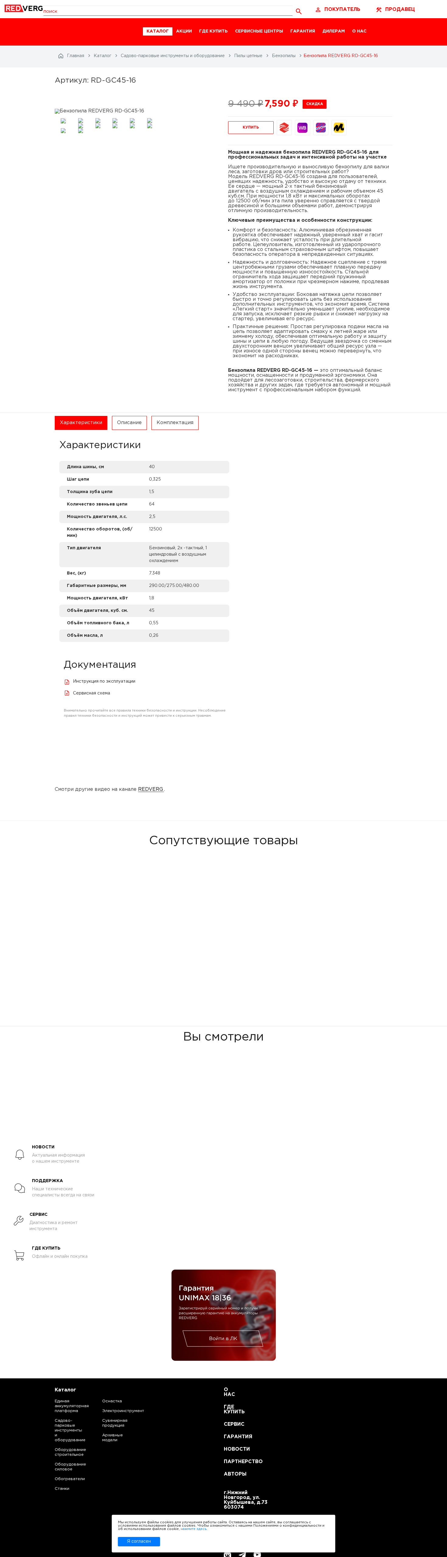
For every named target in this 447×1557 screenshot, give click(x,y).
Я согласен (139, 1541)
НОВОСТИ (231, 1449)
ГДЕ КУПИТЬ (213, 31)
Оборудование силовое (64, 1467)
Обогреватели (64, 1479)
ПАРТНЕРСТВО (231, 1461)
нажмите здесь (193, 1529)
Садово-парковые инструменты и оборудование (64, 1430)
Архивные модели (112, 1438)
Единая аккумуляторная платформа (64, 1406)
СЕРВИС (231, 1424)
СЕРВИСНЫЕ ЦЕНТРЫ (259, 31)
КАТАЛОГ (158, 31)
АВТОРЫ (231, 1474)
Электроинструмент (118, 1411)
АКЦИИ (184, 31)
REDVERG (150, 789)
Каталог (65, 1390)
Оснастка (112, 1401)
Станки (62, 1488)
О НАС (359, 31)
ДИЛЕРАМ (333, 31)
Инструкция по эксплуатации (104, 681)
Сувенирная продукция (114, 1423)
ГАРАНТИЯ (302, 31)
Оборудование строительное (64, 1452)
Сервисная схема (91, 693)
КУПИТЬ (251, 127)
